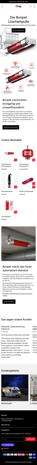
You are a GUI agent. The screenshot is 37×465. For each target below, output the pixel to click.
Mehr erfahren (9, 301)
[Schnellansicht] (15, 160)
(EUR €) (6, 448)
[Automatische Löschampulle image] (9, 154)
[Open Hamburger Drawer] (2, 6)
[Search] (31, 6)
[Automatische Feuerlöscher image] (27, 154)
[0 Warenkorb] (35, 6)
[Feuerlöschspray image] (9, 181)
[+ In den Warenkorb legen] (33, 183)
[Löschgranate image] (9, 206)
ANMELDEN (30, 439)
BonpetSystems (15, 462)
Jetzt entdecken (18, 30)
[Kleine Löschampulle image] (27, 181)
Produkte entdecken (11, 127)
